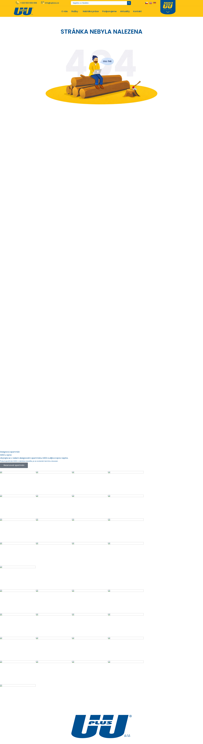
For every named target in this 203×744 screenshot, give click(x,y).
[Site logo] (23, 11)
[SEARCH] (129, 3)
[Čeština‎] (147, 3)
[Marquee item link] (88, 589)
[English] (151, 3)
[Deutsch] (155, 3)
